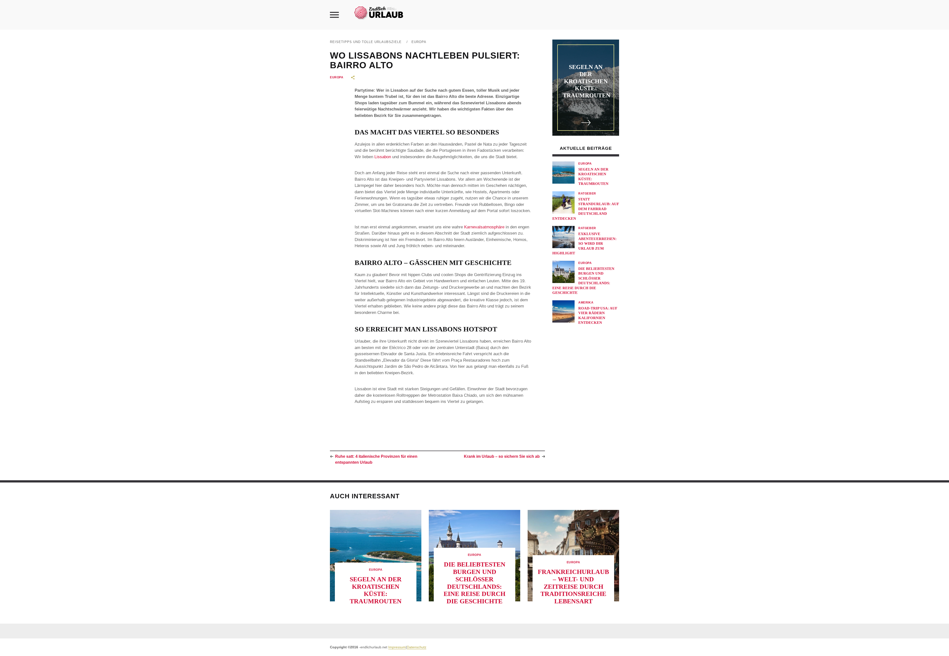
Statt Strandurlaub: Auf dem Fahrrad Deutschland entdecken (585, 208)
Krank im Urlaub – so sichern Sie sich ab (502, 456)
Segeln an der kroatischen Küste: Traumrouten (586, 81)
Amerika (585, 302)
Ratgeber (587, 193)
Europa (418, 42)
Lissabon (382, 156)
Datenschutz (416, 647)
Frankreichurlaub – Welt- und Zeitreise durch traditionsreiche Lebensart (573, 586)
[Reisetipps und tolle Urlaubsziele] (378, 12)
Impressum (397, 647)
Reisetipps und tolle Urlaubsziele (366, 42)
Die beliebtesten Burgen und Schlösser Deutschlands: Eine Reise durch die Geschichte (474, 583)
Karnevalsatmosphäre (484, 227)
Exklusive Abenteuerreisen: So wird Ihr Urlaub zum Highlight (584, 243)
